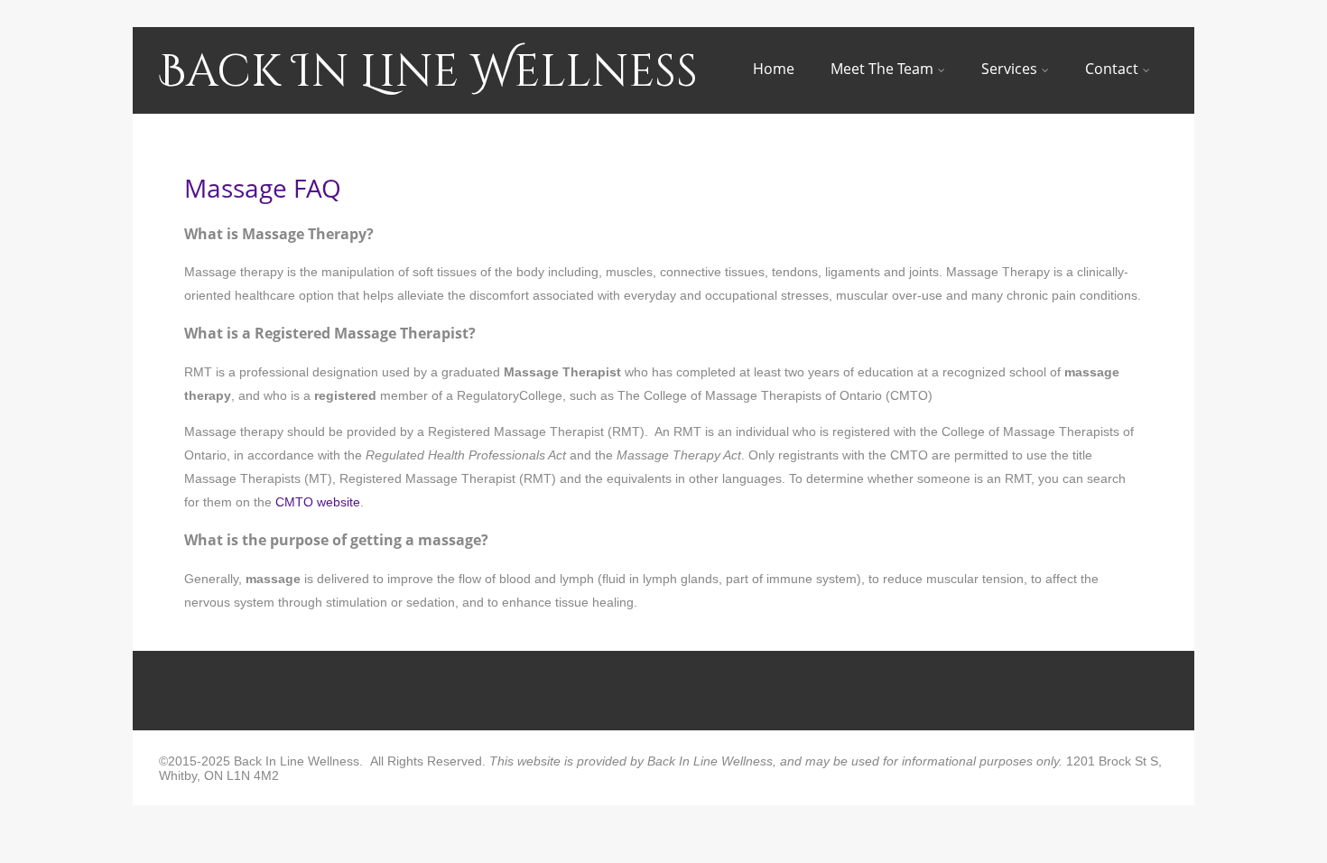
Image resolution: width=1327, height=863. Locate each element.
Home (773, 69)
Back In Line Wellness (428, 72)
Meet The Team (882, 69)
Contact (1111, 69)
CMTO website (317, 502)
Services (1009, 69)
